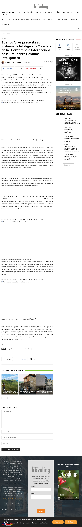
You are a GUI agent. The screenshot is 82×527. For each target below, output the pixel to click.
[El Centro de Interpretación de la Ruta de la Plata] (27, 384)
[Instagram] (12, 504)
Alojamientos (44, 388)
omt (33, 349)
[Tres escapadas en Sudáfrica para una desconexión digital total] (9, 384)
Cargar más (67, 165)
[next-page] (6, 398)
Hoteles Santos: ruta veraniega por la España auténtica (71, 158)
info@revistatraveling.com (12, 499)
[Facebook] (6, 504)
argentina (11, 349)
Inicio (3, 34)
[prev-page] (2, 398)
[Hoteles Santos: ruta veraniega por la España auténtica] (59, 157)
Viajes (8, 34)
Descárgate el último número (68, 464)
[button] (79, 28)
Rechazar (71, 522)
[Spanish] (11, 524)
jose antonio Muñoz (14, 62)
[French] (5, 524)
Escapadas (10, 388)
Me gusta (59, 45)
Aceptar (57, 522)
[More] (40, 68)
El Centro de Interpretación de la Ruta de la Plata (27, 391)
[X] (18, 504)
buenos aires (19, 349)
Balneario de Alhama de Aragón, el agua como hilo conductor (44, 391)
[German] (8, 524)
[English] (3, 524)
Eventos (28, 349)
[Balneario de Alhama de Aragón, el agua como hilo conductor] (44, 384)
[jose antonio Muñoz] (3, 62)
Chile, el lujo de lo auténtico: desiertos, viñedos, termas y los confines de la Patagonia (71, 149)
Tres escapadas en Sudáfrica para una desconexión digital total (10, 391)
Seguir (68, 45)
